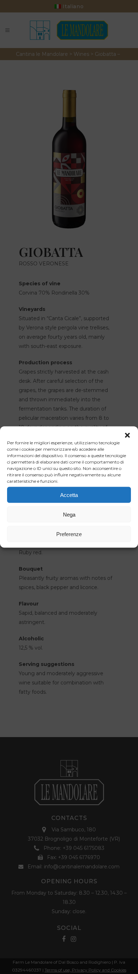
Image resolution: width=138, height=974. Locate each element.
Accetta (69, 495)
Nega (69, 514)
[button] (127, 435)
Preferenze (69, 534)
